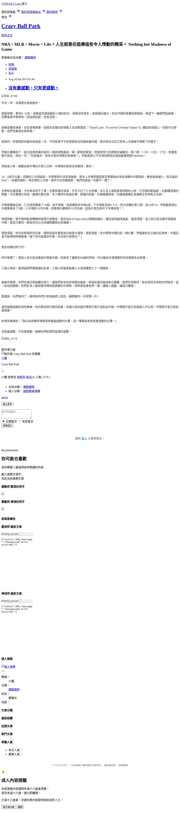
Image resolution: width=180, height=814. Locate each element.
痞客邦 (21, 377)
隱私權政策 (109, 765)
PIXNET (64, 765)
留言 (29, 377)
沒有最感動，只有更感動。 (33, 88)
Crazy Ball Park (20, 26)
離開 (20, 807)
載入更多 (7, 404)
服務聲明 (123, 765)
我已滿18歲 (8, 807)
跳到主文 (7, 35)
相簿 (11, 64)
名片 (11, 73)
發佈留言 (7, 425)
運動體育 (30, 57)
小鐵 (4, 358)
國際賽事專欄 (31, 391)
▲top (4, 397)
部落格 (12, 68)
